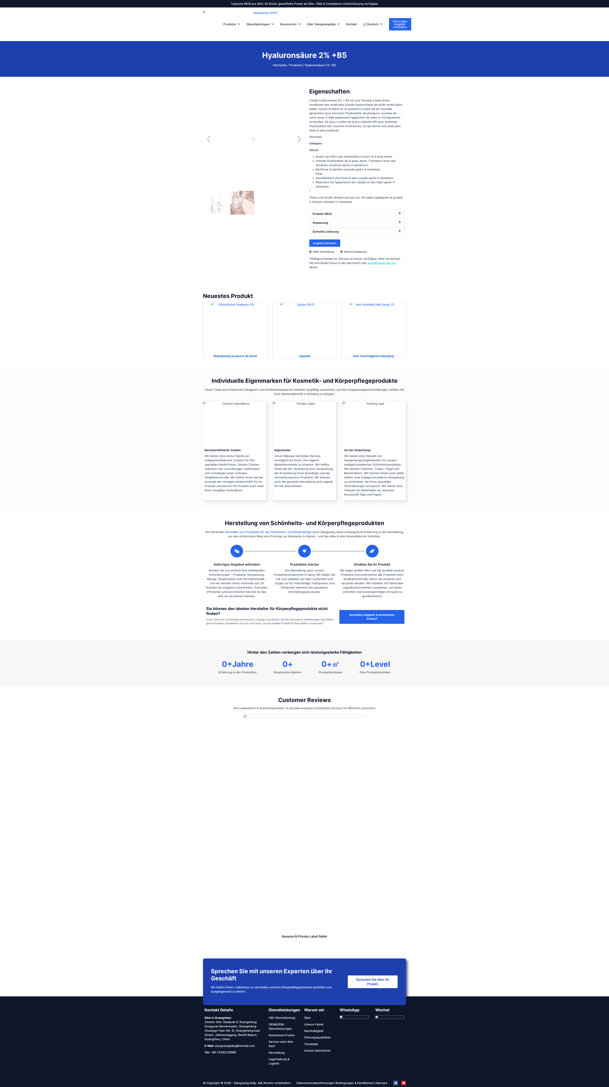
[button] (373, 24)
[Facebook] (395, 1083)
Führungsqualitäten (317, 1037)
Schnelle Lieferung (326, 231)
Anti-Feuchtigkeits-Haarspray (373, 356)
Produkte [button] (229, 24)
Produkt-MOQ (322, 213)
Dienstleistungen (284, 1010)
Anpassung (320, 222)
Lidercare (380, 1083)
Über (307, 1017)
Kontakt (351, 24)
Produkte (295, 65)
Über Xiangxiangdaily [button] (321, 24)
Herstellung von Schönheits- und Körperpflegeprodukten (304, 523)
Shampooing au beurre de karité (235, 356)
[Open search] (406, 24)
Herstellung (277, 1052)
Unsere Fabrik (313, 1024)
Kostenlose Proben (282, 1035)
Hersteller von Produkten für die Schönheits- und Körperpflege (268, 532)
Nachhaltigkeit (314, 1031)
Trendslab (311, 1044)
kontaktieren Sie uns (382, 263)
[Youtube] (403, 1083)
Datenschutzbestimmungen (316, 1083)
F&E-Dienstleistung (282, 1017)
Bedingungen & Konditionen (355, 1083)
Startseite (280, 65)
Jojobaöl (304, 356)
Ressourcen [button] (288, 24)
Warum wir (314, 1010)
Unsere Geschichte (317, 1050)
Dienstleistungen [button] (258, 24)
